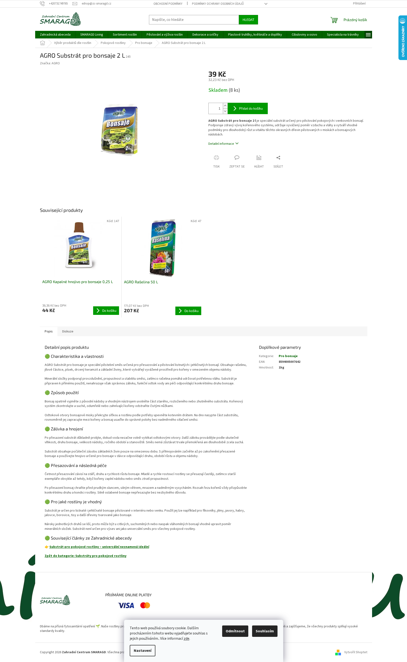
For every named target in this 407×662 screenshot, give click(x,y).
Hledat (248, 20)
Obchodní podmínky (167, 4)
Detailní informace (221, 143)
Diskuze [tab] (67, 331)
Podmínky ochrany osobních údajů (218, 4)
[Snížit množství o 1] (225, 111)
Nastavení (142, 650)
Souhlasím (265, 631)
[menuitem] (55, 34)
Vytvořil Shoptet (355, 652)
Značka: (50, 63)
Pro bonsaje (288, 356)
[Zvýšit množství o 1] (225, 105)
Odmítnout (235, 631)
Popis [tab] (49, 331)
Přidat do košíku (251, 108)
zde (186, 638)
